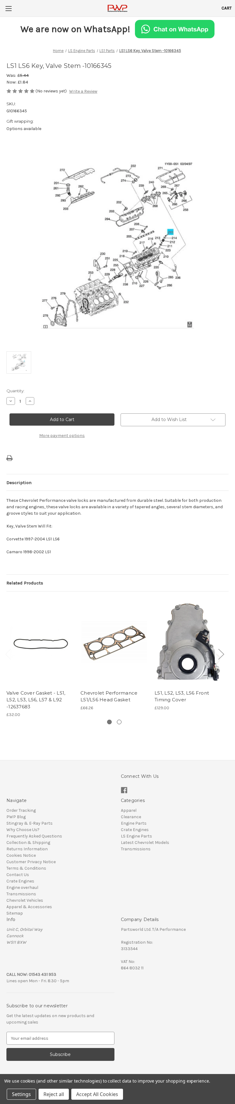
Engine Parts (134, 823)
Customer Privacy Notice (31, 861)
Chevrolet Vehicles (24, 900)
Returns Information (27, 849)
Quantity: (15, 390)
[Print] (9, 458)
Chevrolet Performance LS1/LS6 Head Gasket (108, 696)
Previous (8, 653)
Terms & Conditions (26, 868)
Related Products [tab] (24, 583)
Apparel (128, 810)
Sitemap (14, 913)
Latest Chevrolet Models (145, 842)
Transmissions (21, 894)
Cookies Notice (21, 855)
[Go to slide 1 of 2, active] (109, 722)
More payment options (62, 435)
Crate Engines (20, 881)
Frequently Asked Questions (34, 836)
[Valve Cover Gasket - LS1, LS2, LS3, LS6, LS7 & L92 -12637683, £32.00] (40, 642)
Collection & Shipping (28, 842)
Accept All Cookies (97, 1094)
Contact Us (17, 874)
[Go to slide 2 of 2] (119, 722)
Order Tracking (21, 810)
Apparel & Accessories (29, 906)
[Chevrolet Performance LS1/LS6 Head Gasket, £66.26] (114, 642)
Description (19, 482)
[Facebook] (124, 790)
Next (221, 653)
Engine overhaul (22, 887)
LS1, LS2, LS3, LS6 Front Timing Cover (182, 696)
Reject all (53, 1094)
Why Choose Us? (22, 829)
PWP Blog (16, 816)
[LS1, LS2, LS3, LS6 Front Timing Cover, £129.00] (188, 642)
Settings (21, 1094)
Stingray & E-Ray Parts (29, 823)
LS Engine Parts (136, 836)
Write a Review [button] (83, 91)
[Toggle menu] (8, 8)
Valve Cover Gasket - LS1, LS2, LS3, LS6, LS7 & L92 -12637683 (35, 700)
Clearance (131, 816)
